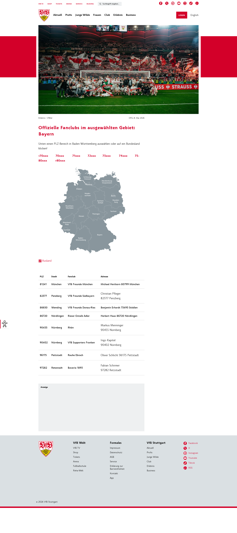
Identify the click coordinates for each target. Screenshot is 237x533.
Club (149, 461)
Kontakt (114, 473)
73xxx (106, 156)
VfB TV (40, 4)
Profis (149, 452)
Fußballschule (79, 466)
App (112, 478)
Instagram (193, 453)
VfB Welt (79, 443)
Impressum (115, 447)
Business (151, 470)
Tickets (76, 457)
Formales (116, 443)
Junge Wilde (153, 457)
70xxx (60, 156)
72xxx (92, 156)
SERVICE (79, 4)
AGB (112, 457)
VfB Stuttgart (156, 443)
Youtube (192, 457)
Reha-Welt (78, 470)
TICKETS (59, 4)
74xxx (123, 156)
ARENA (69, 4)
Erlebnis (41, 118)
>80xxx (60, 161)
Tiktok (191, 462)
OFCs (131, 118)
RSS (190, 467)
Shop (75, 452)
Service (113, 461)
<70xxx (43, 156)
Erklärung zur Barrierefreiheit (117, 467)
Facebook (193, 443)
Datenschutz (116, 452)
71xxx (76, 156)
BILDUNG (90, 4)
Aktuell (150, 447)
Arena (76, 461)
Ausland (47, 260)
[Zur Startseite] (44, 16)
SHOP (49, 4)
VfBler (49, 118)
